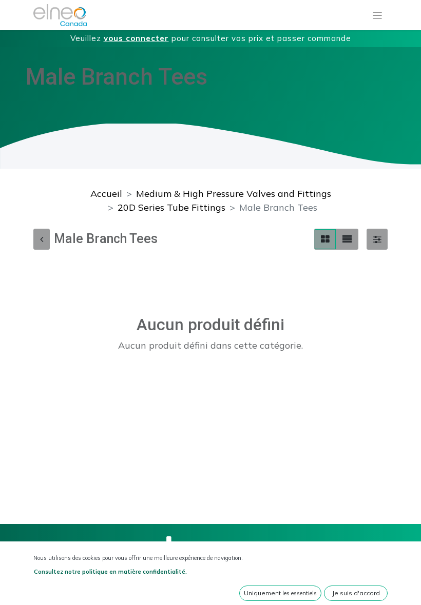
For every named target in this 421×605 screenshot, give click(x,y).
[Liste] (347, 239)
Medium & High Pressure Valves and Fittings (233, 193)
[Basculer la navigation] (377, 15)
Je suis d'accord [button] (356, 593)
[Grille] (325, 239)
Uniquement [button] (280, 593)
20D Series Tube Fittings (171, 207)
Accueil (106, 193)
